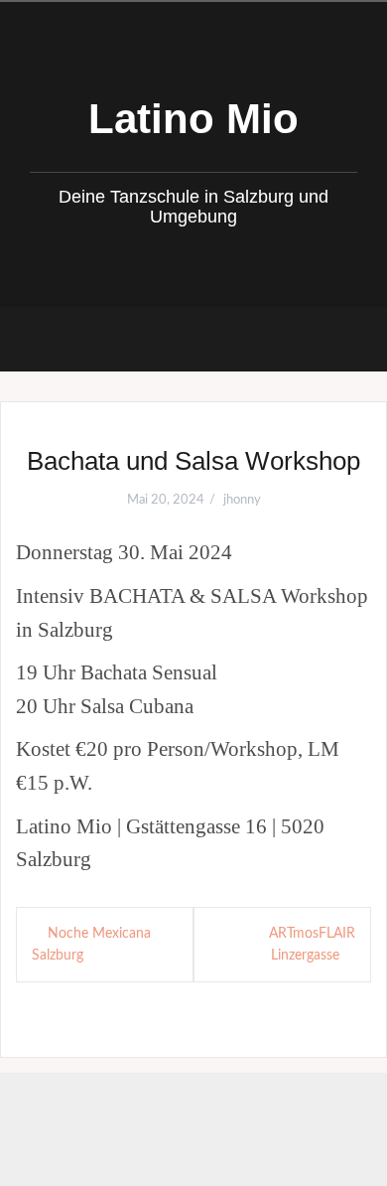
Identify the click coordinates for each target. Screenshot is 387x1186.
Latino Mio (193, 118)
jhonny (242, 500)
